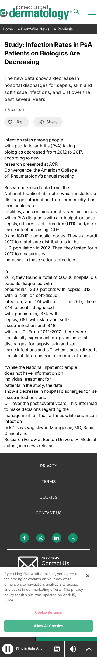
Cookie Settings (48, 612)
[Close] (88, 576)
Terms (48, 481)
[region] (48, 602)
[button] (7, 648)
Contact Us (49, 512)
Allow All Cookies (48, 626)
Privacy (48, 465)
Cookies (48, 497)
